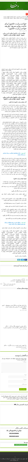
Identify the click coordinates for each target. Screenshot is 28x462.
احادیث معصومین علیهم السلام (17, 16)
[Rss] (15, 457)
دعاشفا (18, 458)
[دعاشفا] (14, 5)
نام (25, 374)
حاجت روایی (6, 33)
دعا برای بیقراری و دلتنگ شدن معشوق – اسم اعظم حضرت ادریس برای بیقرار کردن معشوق (14, 307)
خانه (26, 16)
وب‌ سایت (24, 384)
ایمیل (24, 379)
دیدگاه (24, 361)
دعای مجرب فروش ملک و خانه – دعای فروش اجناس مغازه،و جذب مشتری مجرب (14, 326)
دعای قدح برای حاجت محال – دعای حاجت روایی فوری (9, 284)
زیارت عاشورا (17, 33)
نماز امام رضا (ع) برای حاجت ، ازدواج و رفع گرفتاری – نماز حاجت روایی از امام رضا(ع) (17, 280)
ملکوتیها (17, 256)
